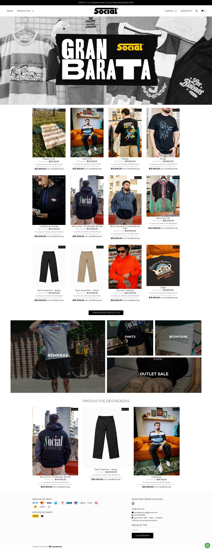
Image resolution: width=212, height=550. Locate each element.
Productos (24, 11)
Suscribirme (142, 535)
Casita (163, 287)
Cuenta (169, 11)
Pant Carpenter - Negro (49, 290)
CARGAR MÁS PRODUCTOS (106, 313)
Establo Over (49, 159)
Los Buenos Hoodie (49, 226)
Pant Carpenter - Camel (87, 290)
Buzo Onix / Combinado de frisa (87, 226)
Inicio (10, 11)
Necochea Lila (163, 218)
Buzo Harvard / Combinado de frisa (125, 227)
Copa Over (87, 159)
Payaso (125, 159)
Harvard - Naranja (125, 290)
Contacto (186, 11)
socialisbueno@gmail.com (146, 512)
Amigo (163, 159)
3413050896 (139, 515)
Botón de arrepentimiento (145, 520)
